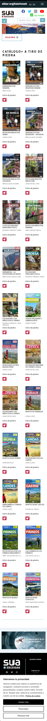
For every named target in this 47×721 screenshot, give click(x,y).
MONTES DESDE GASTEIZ (34, 505)
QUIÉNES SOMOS (35, 659)
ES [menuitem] (34, 4)
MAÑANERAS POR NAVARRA (9, 87)
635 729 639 (39, 15)
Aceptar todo (23, 702)
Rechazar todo (23, 715)
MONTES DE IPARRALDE (34, 412)
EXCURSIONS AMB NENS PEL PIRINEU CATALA (34, 366)
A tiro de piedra (9, 95)
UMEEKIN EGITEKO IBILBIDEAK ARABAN (32, 87)
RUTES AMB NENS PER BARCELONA (33, 180)
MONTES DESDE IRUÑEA (11, 458)
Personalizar (23, 709)
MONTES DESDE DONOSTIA (31, 599)
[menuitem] (30, 4)
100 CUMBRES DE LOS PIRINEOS (33, 552)
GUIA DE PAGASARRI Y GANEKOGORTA (33, 320)
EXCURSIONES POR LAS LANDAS (34, 459)
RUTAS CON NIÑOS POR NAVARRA (34, 227)
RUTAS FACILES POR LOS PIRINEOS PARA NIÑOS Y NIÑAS (12, 553)
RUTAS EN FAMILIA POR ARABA (11, 134)
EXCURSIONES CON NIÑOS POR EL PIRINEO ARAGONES (11, 320)
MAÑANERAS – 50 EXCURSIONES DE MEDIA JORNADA (12, 274)
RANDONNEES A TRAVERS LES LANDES (12, 506)
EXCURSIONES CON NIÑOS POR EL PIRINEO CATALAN (11, 413)
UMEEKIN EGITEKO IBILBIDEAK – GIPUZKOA (34, 134)
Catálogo (12, 51)
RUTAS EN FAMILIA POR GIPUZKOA (11, 180)
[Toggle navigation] (42, 4)
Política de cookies (32, 695)
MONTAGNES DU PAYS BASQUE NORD (11, 366)
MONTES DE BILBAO (10, 598)
